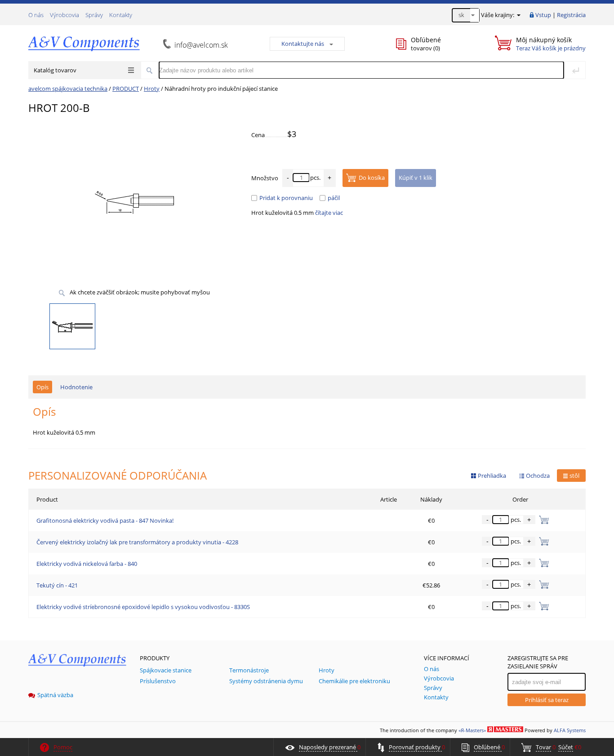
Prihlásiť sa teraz (547, 700)
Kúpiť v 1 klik (415, 177)
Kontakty (120, 15)
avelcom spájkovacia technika (67, 88)
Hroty (152, 88)
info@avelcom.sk (201, 45)
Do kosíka (372, 177)
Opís (42, 387)
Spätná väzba (55, 695)
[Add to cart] (542, 520)
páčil (334, 198)
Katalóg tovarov (55, 70)
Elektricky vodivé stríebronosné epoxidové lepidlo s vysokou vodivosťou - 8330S (143, 607)
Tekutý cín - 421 (57, 585)
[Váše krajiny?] (518, 15)
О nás (36, 15)
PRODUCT (125, 88)
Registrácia (571, 15)
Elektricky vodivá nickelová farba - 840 (86, 564)
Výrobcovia (64, 15)
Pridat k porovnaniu (286, 198)
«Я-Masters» (472, 730)
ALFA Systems (570, 730)
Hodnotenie (76, 387)
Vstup (543, 15)
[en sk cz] (466, 15)
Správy (94, 15)
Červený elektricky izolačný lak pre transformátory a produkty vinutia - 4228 (137, 542)
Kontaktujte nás (302, 44)
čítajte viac (329, 213)
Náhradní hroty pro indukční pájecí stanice (221, 88)
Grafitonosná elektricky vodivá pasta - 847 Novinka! (105, 520)
